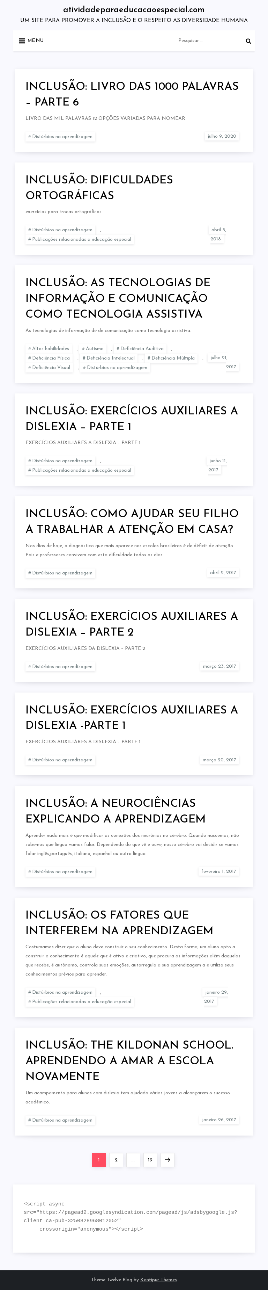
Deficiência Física (51, 358)
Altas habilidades (50, 349)
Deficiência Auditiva (142, 349)
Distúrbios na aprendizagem (62, 136)
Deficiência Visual (51, 367)
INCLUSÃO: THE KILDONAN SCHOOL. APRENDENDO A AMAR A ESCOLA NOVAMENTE (129, 1061)
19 (152, 1160)
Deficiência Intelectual (111, 358)
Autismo (95, 349)
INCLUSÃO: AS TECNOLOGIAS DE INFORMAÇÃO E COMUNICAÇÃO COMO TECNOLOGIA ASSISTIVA (117, 299)
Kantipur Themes (158, 1280)
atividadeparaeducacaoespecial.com (134, 10)
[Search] (248, 40)
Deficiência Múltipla (173, 358)
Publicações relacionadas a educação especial (81, 239)
